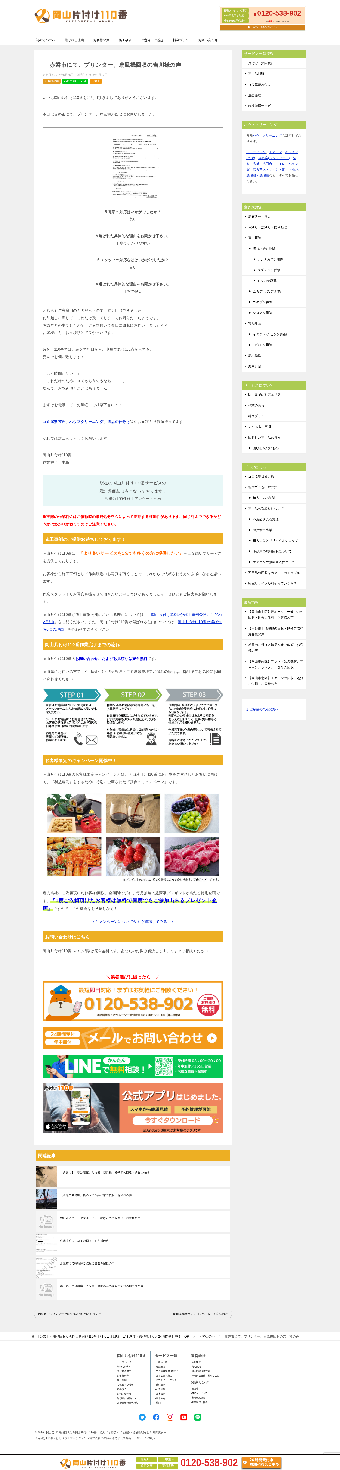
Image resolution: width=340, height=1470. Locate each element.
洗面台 (267, 164)
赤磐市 (96, 81)
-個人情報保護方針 (200, 1371)
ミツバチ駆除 (267, 281)
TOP (113, 1336)
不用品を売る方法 (266, 519)
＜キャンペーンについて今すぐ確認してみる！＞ (133, 922)
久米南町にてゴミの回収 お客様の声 (84, 1240)
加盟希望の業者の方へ (262, 709)
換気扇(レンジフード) (274, 158)
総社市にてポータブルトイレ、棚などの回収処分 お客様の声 (100, 1218)
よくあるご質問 (259, 426)
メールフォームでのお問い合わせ (263, 27)
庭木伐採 (254, 355)
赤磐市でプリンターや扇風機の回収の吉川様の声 (69, 1314)
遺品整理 (254, 95)
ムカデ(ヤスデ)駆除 (267, 291)
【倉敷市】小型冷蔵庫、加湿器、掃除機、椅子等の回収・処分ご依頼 (104, 1172)
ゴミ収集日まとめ (261, 476)
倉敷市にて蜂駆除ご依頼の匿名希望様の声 (87, 1263)
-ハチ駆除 (160, 1389)
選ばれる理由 (74, 40)
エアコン (275, 152)
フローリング (256, 152)
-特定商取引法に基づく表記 (205, 1375)
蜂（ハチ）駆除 (264, 248)
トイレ (280, 164)
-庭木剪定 (160, 1398)
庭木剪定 (254, 366)
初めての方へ (45, 40)
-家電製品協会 (198, 1397)
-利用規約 (196, 1366)
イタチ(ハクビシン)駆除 (270, 334)
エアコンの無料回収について (274, 562)
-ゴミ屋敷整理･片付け (166, 1371)
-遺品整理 (160, 1366)
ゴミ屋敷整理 (54, 422)
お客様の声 (101, 40)
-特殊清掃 (160, 1384)
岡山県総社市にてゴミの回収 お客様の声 (200, 1314)
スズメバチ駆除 (268, 270)
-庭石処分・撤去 (163, 1375)
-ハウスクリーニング (166, 1380)
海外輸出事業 (262, 530)
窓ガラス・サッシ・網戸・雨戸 (275, 169)
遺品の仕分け (118, 422)
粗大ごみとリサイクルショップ (275, 540)
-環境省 (194, 1388)
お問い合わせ (208, 40)
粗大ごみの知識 (264, 498)
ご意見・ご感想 (152, 40)
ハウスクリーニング (86, 422)
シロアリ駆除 (262, 313)
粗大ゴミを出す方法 (262, 487)
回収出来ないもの (266, 448)
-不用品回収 (161, 1362)
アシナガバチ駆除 (270, 259)
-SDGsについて (199, 1393)
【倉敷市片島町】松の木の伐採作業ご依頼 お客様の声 (96, 1195)
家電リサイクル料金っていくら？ (272, 583)
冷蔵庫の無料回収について (272, 551)
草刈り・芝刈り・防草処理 (267, 227)
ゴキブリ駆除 (262, 302)
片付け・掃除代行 (261, 63)
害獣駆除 (254, 323)
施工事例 (125, 40)
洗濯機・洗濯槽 (257, 175)
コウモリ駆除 (262, 345)
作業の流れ (256, 405)
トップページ (124, 1362)
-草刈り (159, 1402)
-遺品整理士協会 (199, 1402)
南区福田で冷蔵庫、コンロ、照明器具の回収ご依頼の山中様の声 (101, 1286)
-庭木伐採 (160, 1393)
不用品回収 (256, 74)
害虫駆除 (254, 238)
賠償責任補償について (128, 1398)
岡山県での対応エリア (264, 395)
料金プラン (181, 40)
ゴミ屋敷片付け (259, 84)
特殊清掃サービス (261, 106)
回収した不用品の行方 (264, 437)
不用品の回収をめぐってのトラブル (274, 573)
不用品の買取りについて (266, 508)
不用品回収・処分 (75, 81)
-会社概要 (196, 1362)
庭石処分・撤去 (259, 216)
